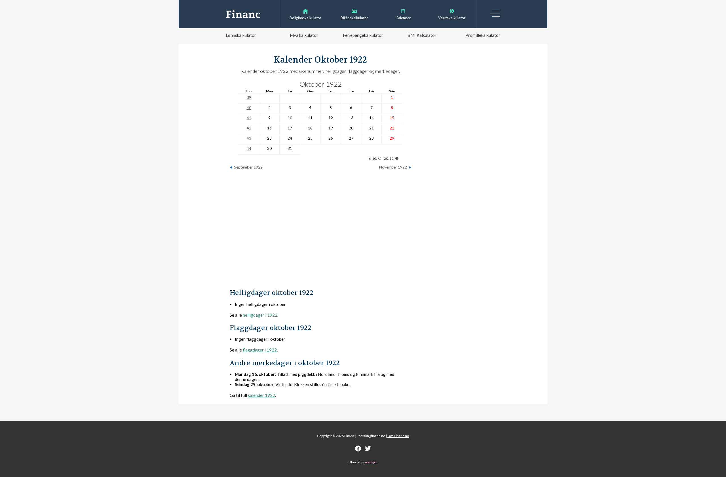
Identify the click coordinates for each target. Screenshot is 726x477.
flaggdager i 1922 (260, 349)
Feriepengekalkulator (363, 35)
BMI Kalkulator (422, 35)
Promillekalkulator (482, 35)
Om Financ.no (398, 436)
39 (249, 97)
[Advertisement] (320, 232)
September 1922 (248, 167)
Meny (495, 14)
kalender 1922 (261, 395)
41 (249, 118)
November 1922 (393, 167)
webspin (371, 462)
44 (249, 148)
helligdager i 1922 (260, 315)
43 (249, 138)
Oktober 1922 (320, 84)
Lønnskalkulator (241, 35)
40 (249, 107)
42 (249, 128)
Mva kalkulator (304, 35)
